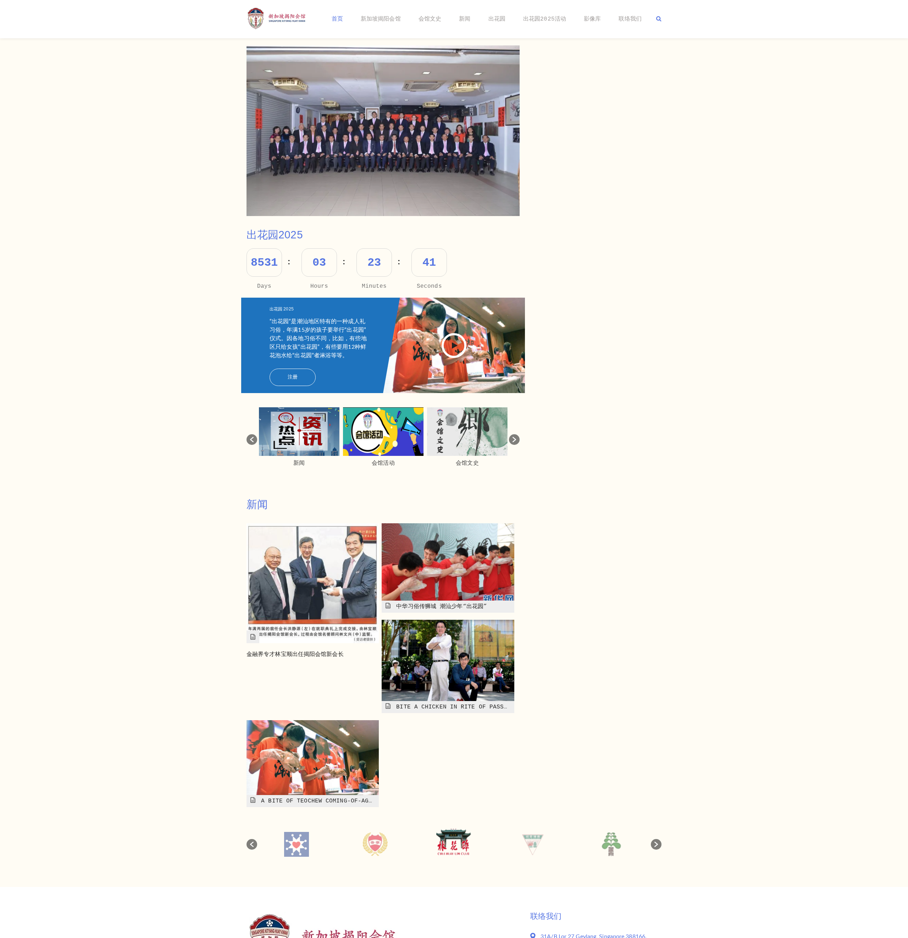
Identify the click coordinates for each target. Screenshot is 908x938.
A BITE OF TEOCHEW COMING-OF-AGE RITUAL (329, 801)
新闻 (464, 19)
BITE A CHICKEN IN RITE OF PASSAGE (455, 707)
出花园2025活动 (544, 19)
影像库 (592, 19)
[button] (252, 439)
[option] (383, 130)
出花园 (496, 19)
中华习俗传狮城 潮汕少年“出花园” (441, 606)
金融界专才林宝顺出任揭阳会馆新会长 (295, 654)
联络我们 (630, 19)
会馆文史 (430, 19)
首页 (337, 19)
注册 (293, 377)
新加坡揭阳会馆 (381, 19)
